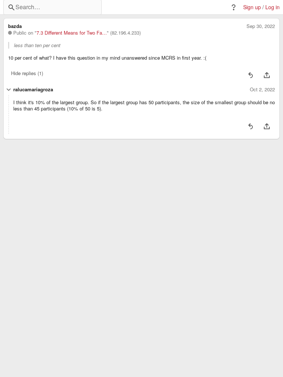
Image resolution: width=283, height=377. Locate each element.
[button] (234, 7)
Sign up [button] (252, 7)
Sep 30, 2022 (261, 26)
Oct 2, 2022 (262, 89)
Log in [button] (272, 7)
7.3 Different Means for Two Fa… (71, 32)
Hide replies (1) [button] (27, 73)
